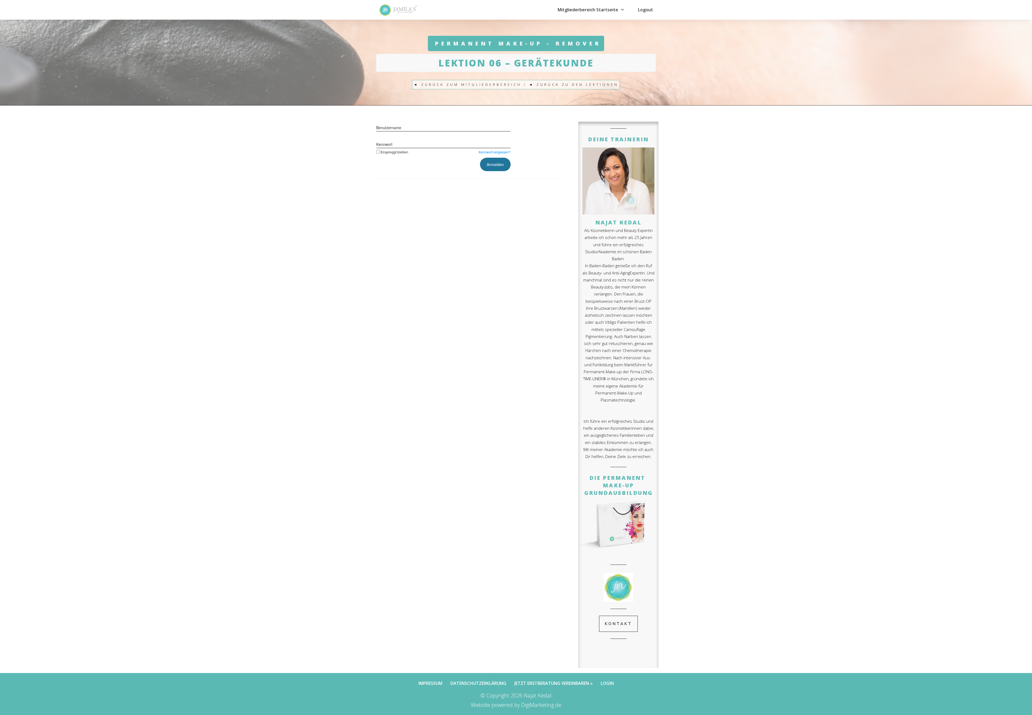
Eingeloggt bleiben (394, 152)
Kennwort (384, 144)
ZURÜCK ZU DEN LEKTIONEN (577, 84)
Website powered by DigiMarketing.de (516, 705)
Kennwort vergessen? (495, 152)
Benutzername (388, 127)
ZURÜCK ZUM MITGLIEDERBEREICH (471, 84)
